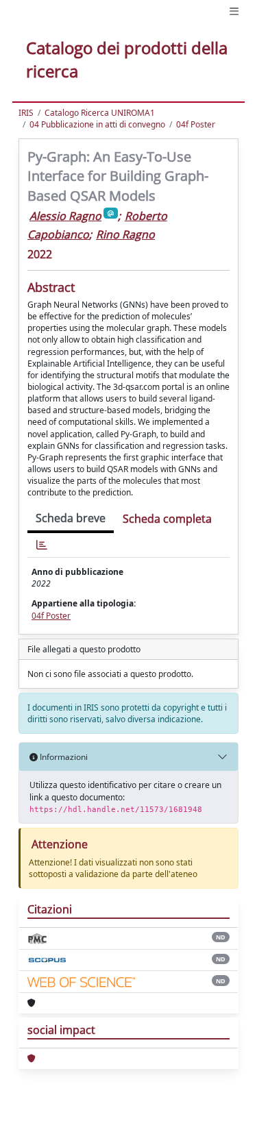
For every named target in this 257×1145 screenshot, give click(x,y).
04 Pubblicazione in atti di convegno (97, 124)
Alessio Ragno (65, 215)
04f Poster (195, 124)
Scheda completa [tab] (167, 518)
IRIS (26, 113)
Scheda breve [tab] (71, 518)
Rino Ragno (125, 234)
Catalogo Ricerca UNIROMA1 (100, 113)
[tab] (41, 545)
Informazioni (63, 757)
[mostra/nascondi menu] (234, 11)
